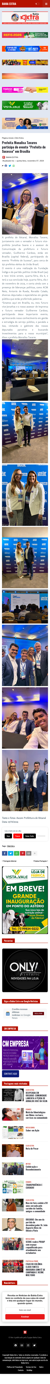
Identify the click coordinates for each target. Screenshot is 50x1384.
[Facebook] (6, 165)
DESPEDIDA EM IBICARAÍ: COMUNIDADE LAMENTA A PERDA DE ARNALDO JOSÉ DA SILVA (36, 1099)
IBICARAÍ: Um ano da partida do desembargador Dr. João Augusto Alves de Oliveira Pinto (36, 1227)
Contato (20, 1372)
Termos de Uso (31, 1369)
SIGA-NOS (38, 1016)
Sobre (41, 1369)
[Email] (28, 853)
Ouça (8, 836)
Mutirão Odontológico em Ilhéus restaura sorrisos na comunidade (36, 1117)
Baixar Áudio (29, 836)
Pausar (17, 836)
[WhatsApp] (14, 165)
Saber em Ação (32, 1132)
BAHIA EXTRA (9, 4)
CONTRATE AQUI (10, 1075)
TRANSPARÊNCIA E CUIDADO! (34, 1188)
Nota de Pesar (32, 1150)
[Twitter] (10, 165)
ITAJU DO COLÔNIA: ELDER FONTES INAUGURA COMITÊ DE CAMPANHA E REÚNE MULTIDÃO (35, 1272)
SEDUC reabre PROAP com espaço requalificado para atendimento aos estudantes (35, 1249)
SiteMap (29, 1372)
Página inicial (7, 138)
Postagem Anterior (10, 861)
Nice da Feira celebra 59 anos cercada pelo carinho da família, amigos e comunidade (37, 1209)
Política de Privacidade (15, 1369)
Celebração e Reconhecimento (33, 1170)
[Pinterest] (22, 853)
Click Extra (19, 138)
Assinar (25, 1319)
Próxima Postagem (40, 861)
